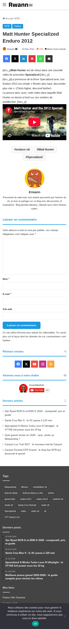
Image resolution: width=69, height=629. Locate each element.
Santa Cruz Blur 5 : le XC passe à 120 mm (28, 420)
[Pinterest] (32, 58)
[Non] (64, 616)
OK (35, 623)
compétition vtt (40, 487)
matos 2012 (25, 499)
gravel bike (10, 499)
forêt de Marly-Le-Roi (33, 493)
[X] (15, 58)
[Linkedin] (23, 58)
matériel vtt (58, 499)
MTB (17, 18)
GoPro (51, 493)
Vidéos (17, 26)
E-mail (7, 294)
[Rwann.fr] (22, 4)
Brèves (24, 487)
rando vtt (9, 505)
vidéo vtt (35, 511)
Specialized (35, 157)
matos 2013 (42, 499)
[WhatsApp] (40, 58)
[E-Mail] (49, 58)
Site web (7, 309)
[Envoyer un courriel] (16, 49)
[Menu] (4, 6)
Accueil (9, 18)
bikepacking (10, 487)
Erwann (11, 49)
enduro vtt (23, 149)
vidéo (23, 511)
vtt (45, 511)
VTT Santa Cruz (12, 517)
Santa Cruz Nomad (27, 505)
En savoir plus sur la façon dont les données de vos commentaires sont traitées (34, 336)
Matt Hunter (46, 149)
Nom (6, 279)
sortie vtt (45, 505)
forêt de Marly (11, 493)
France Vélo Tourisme (14, 597)
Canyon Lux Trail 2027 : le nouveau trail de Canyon (33, 444)
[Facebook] (6, 58)
